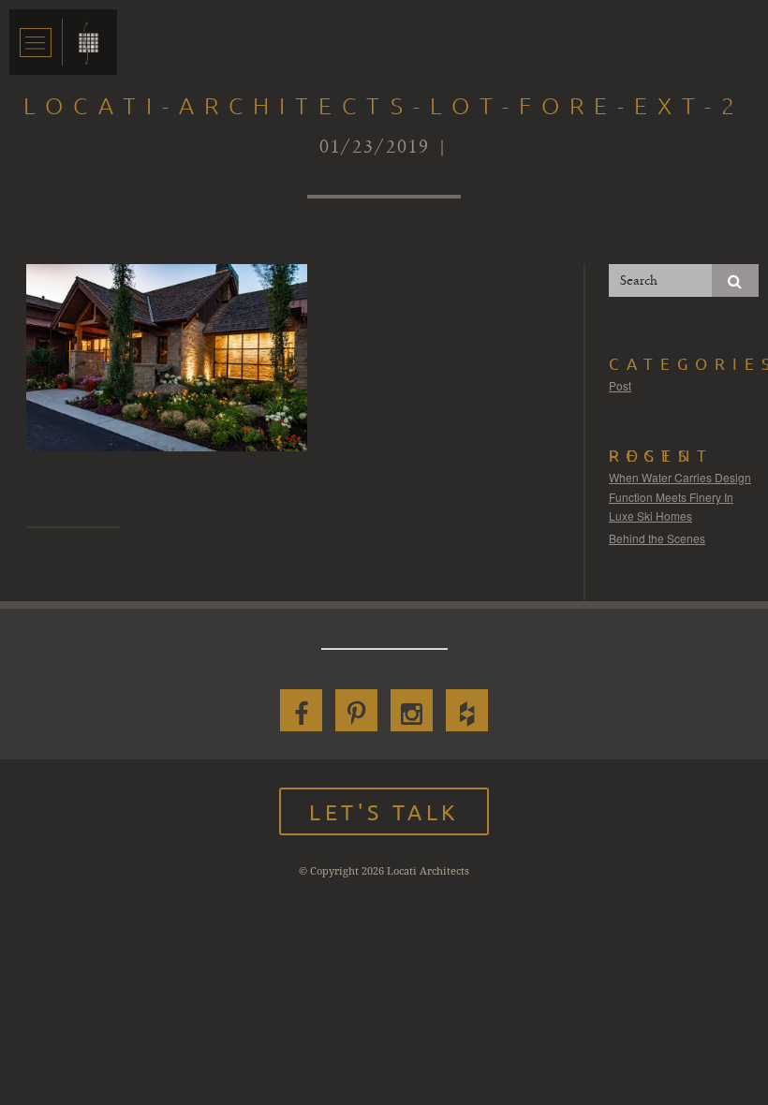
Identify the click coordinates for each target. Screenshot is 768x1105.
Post (620, 385)
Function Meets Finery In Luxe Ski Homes (671, 506)
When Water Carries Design (680, 477)
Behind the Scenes (657, 538)
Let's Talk (384, 811)
